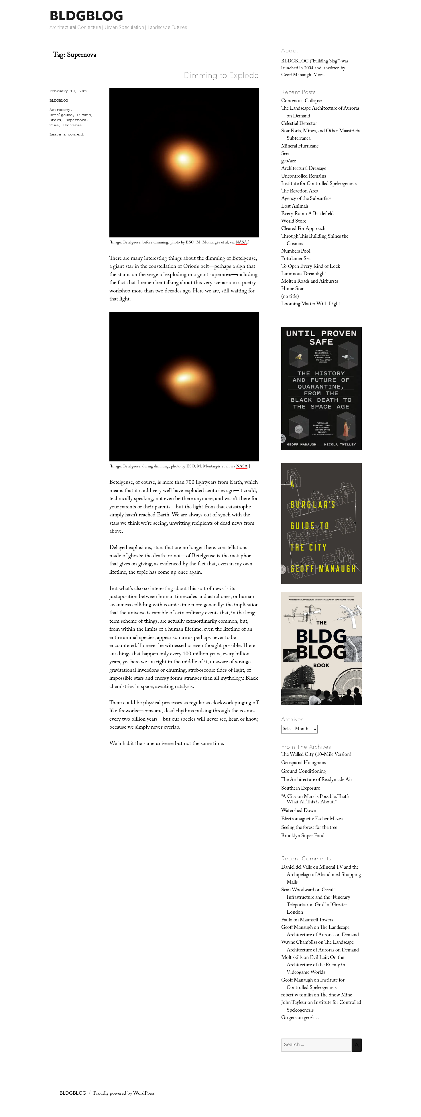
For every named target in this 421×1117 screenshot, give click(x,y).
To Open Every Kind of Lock (310, 267)
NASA (241, 242)
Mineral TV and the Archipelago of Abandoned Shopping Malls (324, 875)
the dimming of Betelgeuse (226, 258)
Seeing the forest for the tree (309, 828)
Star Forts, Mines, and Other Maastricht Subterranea (321, 135)
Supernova (76, 120)
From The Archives (306, 746)
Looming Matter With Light (310, 304)
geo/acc (288, 161)
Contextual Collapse (301, 101)
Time (54, 125)
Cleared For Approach (303, 229)
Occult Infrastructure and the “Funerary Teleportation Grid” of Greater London (318, 901)
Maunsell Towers (316, 920)
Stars (55, 120)
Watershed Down (298, 811)
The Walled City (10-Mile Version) (316, 755)
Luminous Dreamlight (303, 274)
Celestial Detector (299, 124)
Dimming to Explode (221, 75)
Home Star (292, 289)
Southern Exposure (300, 788)
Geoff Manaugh (297, 928)
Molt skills (291, 958)
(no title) (290, 297)
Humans (84, 115)
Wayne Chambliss (299, 943)
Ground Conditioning (303, 772)
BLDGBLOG (86, 15)
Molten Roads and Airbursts (309, 282)
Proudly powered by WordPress (124, 1094)
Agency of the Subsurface (306, 199)
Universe (72, 125)
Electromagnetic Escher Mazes (312, 819)
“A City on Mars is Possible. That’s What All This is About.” (315, 800)
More (318, 75)
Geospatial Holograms (303, 763)
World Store (293, 221)
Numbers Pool (295, 251)
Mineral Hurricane (299, 146)
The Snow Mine (336, 995)
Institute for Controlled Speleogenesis (319, 184)
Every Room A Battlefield (307, 214)
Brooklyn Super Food (302, 836)
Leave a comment (67, 134)
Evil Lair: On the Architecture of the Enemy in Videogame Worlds (316, 966)
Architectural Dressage (303, 169)
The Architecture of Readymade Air (316, 780)
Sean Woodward (297, 890)
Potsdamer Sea (295, 259)
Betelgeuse (61, 115)
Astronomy (60, 109)
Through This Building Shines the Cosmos (314, 241)
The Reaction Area (299, 191)
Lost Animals (294, 206)
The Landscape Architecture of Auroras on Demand (320, 113)
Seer (285, 154)
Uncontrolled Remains (303, 176)
